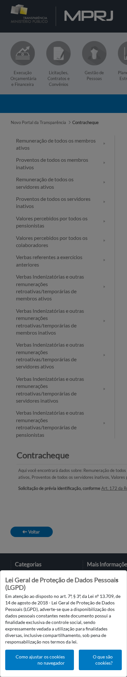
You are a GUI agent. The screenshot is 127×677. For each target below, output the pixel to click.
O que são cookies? (103, 660)
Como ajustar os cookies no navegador (40, 660)
